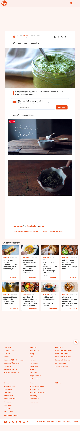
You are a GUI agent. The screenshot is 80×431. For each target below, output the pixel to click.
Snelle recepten (35, 379)
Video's (25, 36)
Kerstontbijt (33, 396)
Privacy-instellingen (11, 415)
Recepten (33, 347)
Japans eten (8, 405)
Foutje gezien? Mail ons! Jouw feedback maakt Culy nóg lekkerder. (38, 231)
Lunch (32, 357)
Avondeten (33, 360)
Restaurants (59, 347)
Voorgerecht (34, 363)
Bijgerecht (33, 369)
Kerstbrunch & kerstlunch (38, 393)
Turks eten (7, 393)
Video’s (58, 383)
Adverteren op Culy (10, 369)
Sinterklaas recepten (37, 386)
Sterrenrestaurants (61, 363)
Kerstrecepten (34, 351)
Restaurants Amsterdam (63, 351)
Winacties (7, 366)
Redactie (19, 36)
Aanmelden (62, 107)
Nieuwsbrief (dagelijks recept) (14, 360)
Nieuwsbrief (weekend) (12, 363)
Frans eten (7, 408)
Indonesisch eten (10, 399)
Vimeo (41, 226)
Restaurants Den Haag (63, 360)
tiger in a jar (31, 226)
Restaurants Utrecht (62, 354)
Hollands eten (8, 411)
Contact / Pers (9, 351)
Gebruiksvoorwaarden (11, 373)
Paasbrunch (34, 402)
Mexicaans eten (9, 386)
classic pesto (18, 226)
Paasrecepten (34, 399)
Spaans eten (8, 402)
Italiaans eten (8, 396)
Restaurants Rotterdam (63, 357)
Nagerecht (33, 373)
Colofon (6, 357)
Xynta (76, 422)
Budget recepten (35, 376)
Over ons (7, 354)
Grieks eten (8, 389)
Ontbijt (32, 354)
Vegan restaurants (61, 366)
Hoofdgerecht (34, 366)
